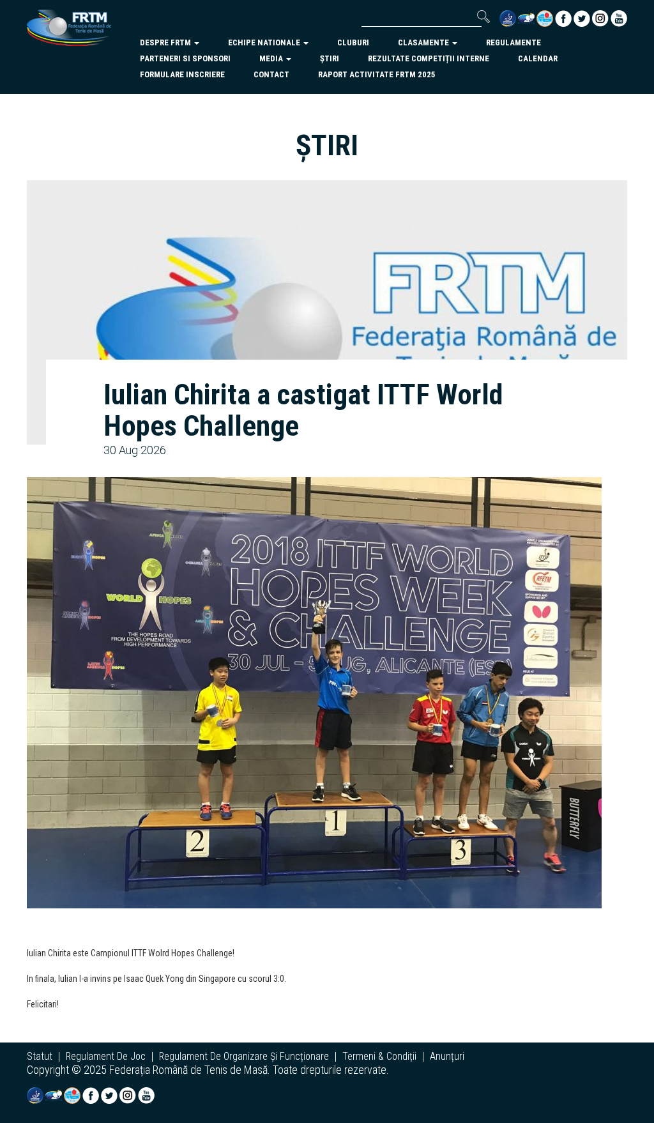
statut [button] (39, 1056)
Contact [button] (271, 74)
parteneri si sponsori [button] (185, 58)
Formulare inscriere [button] (182, 74)
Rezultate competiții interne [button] (428, 58)
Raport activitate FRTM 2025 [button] (377, 74)
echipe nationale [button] (265, 42)
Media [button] (272, 58)
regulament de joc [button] (106, 1056)
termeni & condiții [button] (379, 1056)
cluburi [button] (353, 42)
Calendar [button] (538, 58)
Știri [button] (329, 58)
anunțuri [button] (447, 1056)
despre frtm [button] (166, 42)
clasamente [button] (424, 42)
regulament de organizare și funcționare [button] (244, 1056)
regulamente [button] (513, 42)
